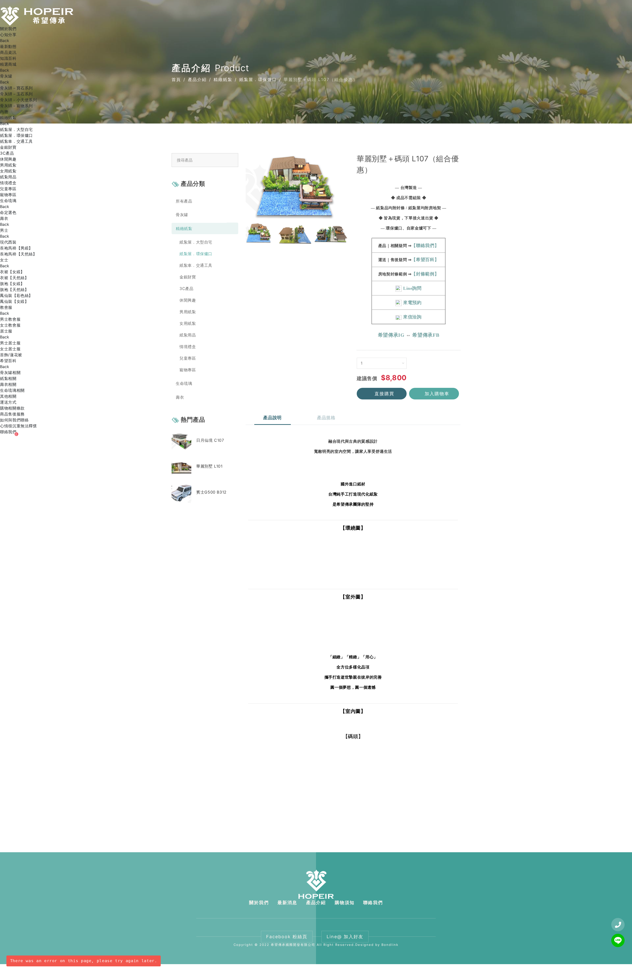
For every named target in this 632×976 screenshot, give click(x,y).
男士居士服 (10, 342)
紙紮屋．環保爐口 (16, 135)
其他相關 (8, 396)
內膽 (4, 111)
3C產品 (7, 153)
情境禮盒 (8, 182)
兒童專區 (8, 188)
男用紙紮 (8, 165)
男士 (4, 230)
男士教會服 (10, 319)
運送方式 (8, 402)
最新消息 (287, 902)
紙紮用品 (8, 176)
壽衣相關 (8, 384)
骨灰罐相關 (10, 372)
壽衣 (4, 218)
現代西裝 (8, 242)
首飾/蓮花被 (11, 354)
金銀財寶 (8, 147)
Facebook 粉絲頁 (286, 936)
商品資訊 (8, 52)
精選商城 (8, 64)
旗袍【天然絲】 (14, 289)
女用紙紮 (8, 170)
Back (4, 40)
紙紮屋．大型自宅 (16, 129)
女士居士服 (10, 348)
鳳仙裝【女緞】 (14, 301)
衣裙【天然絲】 (14, 277)
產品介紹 (316, 902)
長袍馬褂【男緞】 (16, 248)
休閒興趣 (8, 159)
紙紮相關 (8, 378)
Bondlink (389, 945)
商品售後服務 (12, 414)
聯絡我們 (8, 431)
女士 (4, 259)
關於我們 (8, 28)
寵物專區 (8, 194)
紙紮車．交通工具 (16, 141)
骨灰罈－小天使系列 (18, 99)
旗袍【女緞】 (12, 283)
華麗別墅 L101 (209, 465)
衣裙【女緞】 (12, 271)
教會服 (6, 307)
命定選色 (8, 212)
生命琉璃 (8, 200)
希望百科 (8, 360)
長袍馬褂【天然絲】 (18, 253)
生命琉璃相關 (12, 390)
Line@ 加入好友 (345, 936)
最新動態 (8, 46)
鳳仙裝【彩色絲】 (16, 295)
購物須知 (345, 902)
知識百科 (8, 58)
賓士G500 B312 (211, 491)
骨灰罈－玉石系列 (16, 93)
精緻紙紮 (8, 117)
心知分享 (8, 34)
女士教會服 (10, 325)
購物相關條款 (12, 408)
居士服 (6, 331)
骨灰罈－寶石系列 (16, 87)
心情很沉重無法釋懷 (18, 425)
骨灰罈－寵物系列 (16, 105)
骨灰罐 (6, 76)
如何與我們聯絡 (14, 419)
